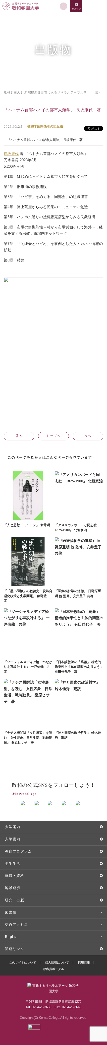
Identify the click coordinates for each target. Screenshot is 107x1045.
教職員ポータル (53, 969)
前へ (19, 436)
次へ (88, 436)
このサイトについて (22, 962)
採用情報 (84, 962)
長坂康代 (11, 153)
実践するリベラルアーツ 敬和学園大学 (21, 2)
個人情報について (57, 962)
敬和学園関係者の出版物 (45, 126)
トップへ (53, 436)
